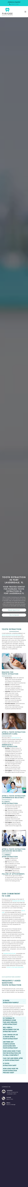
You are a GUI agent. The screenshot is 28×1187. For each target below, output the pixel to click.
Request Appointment (14, 610)
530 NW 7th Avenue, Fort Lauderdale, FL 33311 (12, 1093)
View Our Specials (14, 615)
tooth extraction (15, 738)
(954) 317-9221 (10, 1099)
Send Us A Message (11, 1104)
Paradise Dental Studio (19, 901)
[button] (14, 1001)
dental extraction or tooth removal (11, 635)
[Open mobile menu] (25, 11)
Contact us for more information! (15, 967)
